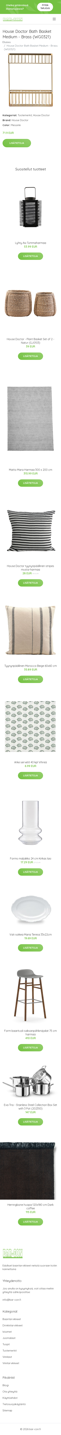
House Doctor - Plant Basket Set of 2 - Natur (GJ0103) (30, 340)
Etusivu (7, 42)
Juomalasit (9, 1338)
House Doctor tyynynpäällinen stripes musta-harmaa (30, 567)
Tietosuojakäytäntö (14, 1404)
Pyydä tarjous (45, 7)
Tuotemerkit (25, 115)
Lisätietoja (16, 143)
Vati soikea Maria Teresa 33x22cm (30, 934)
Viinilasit (7, 1356)
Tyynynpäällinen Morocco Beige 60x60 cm (30, 666)
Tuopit (6, 1344)
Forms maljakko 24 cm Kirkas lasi (30, 858)
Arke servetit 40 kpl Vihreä (30, 762)
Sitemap (7, 1410)
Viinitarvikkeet (11, 1363)
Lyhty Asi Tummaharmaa (30, 243)
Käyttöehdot (10, 1397)
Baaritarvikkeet (12, 1319)
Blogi (6, 1385)
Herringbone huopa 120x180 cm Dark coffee (30, 1206)
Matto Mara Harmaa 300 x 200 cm (30, 469)
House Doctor (41, 115)
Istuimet (7, 1331)
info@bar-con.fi (12, 1299)
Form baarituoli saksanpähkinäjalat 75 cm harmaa (30, 1032)
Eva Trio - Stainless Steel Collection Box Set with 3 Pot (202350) (30, 1106)
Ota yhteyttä (10, 1391)
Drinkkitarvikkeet (13, 1325)
